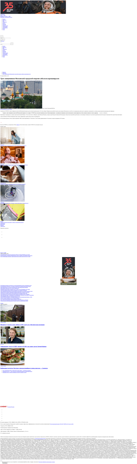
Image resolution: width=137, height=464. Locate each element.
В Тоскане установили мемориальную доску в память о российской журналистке (16, 255)
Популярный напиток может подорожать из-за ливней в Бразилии (13, 290)
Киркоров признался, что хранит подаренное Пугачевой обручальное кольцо (15, 286)
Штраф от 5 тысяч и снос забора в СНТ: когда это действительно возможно (22, 324)
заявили (18, 124)
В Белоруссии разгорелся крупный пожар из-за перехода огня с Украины (14, 294)
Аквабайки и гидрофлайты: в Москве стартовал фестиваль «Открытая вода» (14, 203)
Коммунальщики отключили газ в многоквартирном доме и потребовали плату (16, 285)
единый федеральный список (40, 438)
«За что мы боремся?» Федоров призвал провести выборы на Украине (14, 299)
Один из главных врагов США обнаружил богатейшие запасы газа (13, 293)
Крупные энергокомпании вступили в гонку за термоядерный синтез (14, 300)
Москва (1, 221)
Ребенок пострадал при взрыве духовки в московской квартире (12, 222)
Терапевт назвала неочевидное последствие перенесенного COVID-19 (13, 145)
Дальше (1, 303)
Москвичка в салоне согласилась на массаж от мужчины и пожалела (12, 184)
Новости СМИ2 (3, 252)
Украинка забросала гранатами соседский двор (10, 296)
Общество (2, 144)
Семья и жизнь (3, 322)
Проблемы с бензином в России (6, 17)
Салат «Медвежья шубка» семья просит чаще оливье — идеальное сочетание (17, 370)
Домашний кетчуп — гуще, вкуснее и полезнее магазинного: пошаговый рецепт (17, 371)
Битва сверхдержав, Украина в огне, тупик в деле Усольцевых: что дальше (15, 289)
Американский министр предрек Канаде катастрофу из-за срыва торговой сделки (16, 291)
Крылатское (2, 224)
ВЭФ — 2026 (2, 15)
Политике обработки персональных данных (47, 461)
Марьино (2, 225)
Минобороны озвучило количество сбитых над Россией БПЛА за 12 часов (15, 254)
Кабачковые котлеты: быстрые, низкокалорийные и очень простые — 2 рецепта (24, 368)
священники (2, 226)
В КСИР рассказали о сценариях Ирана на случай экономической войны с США (16, 297)
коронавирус (2, 223)
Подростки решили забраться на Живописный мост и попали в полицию (14, 292)
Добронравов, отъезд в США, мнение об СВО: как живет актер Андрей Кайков (23, 346)
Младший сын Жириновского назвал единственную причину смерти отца (14, 164)
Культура (2, 163)
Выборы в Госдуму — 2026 (5, 16)
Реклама (12, 406)
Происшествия (3, 183)
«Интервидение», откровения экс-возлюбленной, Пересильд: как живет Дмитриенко (17, 295)
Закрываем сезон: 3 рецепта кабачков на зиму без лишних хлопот (14, 372)
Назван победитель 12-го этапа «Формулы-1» (9, 288)
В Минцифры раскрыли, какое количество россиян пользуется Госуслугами (15, 256)
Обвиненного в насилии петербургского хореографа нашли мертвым (14, 287)
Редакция (9, 406)
